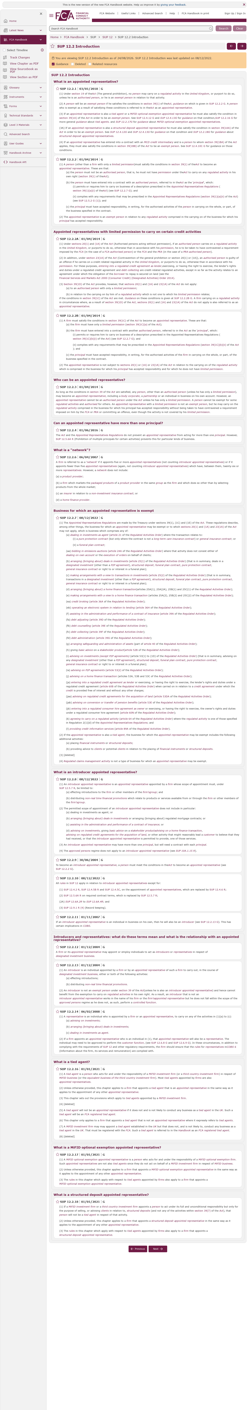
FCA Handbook (74, 37)
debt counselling (81, 626)
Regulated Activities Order (146, 535)
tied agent (117, 114)
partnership (150, 396)
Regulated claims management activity (87, 761)
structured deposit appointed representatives (86, 136)
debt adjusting (80, 619)
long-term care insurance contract (174, 539)
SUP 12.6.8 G (159, 1042)
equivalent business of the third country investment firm (121, 1078)
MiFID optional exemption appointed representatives (188, 122)
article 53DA (162, 696)
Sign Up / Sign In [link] (235, 13)
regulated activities (67, 404)
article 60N (127, 712)
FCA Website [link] (107, 13)
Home (54, 37)
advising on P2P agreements (88, 670)
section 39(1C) (91, 298)
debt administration (83, 638)
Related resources (104, 64)
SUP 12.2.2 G (217, 103)
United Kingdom (199, 94)
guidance (178, 104)
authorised (91, 404)
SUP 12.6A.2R (73, 901)
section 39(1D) (114, 302)
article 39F (96, 631)
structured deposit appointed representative (139, 128)
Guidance (62, 64)
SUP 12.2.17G (124, 121)
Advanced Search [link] (152, 13)
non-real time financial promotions (106, 798)
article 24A (115, 551)
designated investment (79, 565)
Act (94, 94)
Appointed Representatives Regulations (194, 186)
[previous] (231, 46)
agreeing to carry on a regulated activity (94, 719)
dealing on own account (80, 555)
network (92, 462)
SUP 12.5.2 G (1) (89, 200)
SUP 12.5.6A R (65, 439)
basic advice (86, 650)
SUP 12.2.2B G (183, 298)
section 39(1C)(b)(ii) (214, 344)
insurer (68, 493)
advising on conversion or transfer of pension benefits (105, 702)
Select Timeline (17, 50)
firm (94, 164)
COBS (86, 926)
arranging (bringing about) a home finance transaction (103, 589)
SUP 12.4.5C (112, 889)
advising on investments (85, 830)
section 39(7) (203, 1210)
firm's (146, 792)
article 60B (107, 686)
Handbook (184, 1130)
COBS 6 (231, 1046)
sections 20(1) (80, 243)
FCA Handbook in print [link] (195, 13)
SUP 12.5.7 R (67, 788)
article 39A (167, 613)
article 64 (126, 718)
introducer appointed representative (89, 784)
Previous (140, 1248)
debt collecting (130, 270)
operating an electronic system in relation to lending (103, 607)
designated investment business (75, 956)
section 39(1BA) (214, 142)
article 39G (103, 637)
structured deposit (143, 565)
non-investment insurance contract (112, 493)
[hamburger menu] (51, 16)
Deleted (80, 64)
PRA (160, 252)
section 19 (78, 93)
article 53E (145, 702)
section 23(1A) (95, 257)
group (159, 483)
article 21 (115, 534)
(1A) (97, 243)
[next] (241, 46)
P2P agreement (120, 565)
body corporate (130, 396)
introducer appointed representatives (201, 462)
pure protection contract (93, 539)
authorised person (88, 97)
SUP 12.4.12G (118, 131)
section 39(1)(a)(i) (84, 190)
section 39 (96, 391)
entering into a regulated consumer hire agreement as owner (107, 708)
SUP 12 (107, 37)
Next (156, 1248)
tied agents (102, 122)
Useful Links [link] (128, 13)
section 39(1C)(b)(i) (85, 338)
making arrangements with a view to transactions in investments (109, 575)
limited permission (123, 164)
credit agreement (204, 686)
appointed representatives (145, 462)
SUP (93, 37)
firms (198, 1078)
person (136, 94)
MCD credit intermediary (158, 142)
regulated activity (170, 94)
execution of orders (115, 555)
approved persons (79, 851)
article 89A (122, 728)
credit (69, 690)
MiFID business (68, 1078)
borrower (119, 274)
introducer (188, 922)
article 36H (143, 607)
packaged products (102, 483)
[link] (72, 15)
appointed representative (177, 108)
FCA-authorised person (118, 252)
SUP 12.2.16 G (224, 117)
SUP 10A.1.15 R (185, 850)
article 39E (99, 625)
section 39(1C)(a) (136, 324)
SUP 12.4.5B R (90, 889)
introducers (162, 952)
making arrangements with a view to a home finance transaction (109, 595)
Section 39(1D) (73, 284)
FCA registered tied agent (100, 1114)
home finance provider (76, 500)
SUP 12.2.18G (201, 131)
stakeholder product (112, 650)
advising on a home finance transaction (93, 676)
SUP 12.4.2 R (72, 889)
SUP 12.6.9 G (181, 1042)
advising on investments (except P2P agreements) (99, 656)
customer (209, 835)
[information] (42, 50)
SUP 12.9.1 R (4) (74, 907)
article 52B (131, 649)
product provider (72, 476)
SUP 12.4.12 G (145, 117)
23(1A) (163, 284)
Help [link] (172, 13)
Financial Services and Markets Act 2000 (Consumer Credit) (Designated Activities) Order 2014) (116, 278)
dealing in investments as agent (89, 535)
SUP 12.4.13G (168, 117)
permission (164, 172)
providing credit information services (92, 729)
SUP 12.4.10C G (195, 146)
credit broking (80, 601)
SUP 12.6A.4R (94, 901)
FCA (81, 252)
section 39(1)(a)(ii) (213, 196)
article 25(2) (157, 575)
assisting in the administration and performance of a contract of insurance (114, 614)
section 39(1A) (68, 117)
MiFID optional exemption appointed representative (161, 114)
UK (221, 1110)
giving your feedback (173, 4)
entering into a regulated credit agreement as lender (130, 266)
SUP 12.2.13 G (209, 921)
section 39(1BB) (127, 146)
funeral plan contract (91, 545)
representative (74, 1016)
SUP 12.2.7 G (122, 190)
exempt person (124, 97)
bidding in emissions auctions (89, 551)
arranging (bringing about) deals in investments (99, 561)
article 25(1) (137, 561)
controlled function (144, 1002)
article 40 (149, 643)
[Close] (244, 4)
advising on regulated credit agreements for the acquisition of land (112, 696)
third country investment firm (201, 1074)
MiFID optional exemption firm (217, 1159)
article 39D (96, 619)
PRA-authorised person (197, 252)
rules (63, 883)
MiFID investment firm (162, 1074)
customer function (133, 1043)
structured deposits (120, 743)
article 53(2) (114, 670)
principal (198, 182)
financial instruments (92, 743)
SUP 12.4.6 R (217, 889)
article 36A (96, 601)
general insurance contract (215, 539)
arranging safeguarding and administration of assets (101, 644)
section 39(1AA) (221, 127)
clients (98, 749)
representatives (72, 470)
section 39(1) (152, 103)
